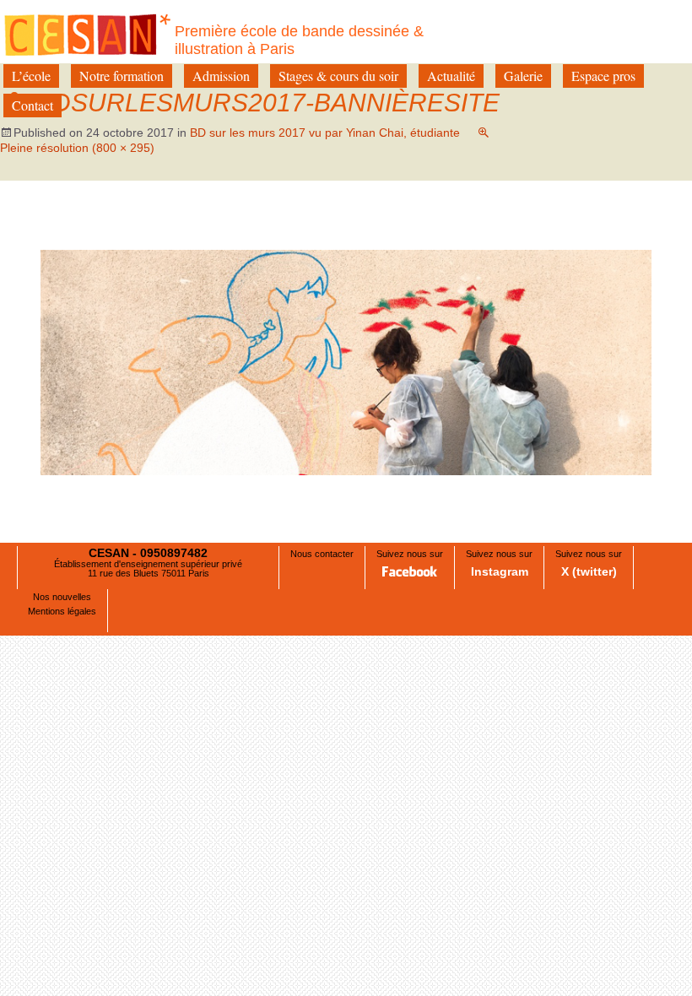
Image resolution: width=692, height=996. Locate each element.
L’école (31, 75)
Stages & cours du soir (338, 75)
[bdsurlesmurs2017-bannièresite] (346, 362)
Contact (32, 105)
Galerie (523, 75)
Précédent (86, 232)
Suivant (613, 232)
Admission (221, 75)
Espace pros (603, 75)
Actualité (451, 75)
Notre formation (121, 75)
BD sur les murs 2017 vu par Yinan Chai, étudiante (325, 132)
